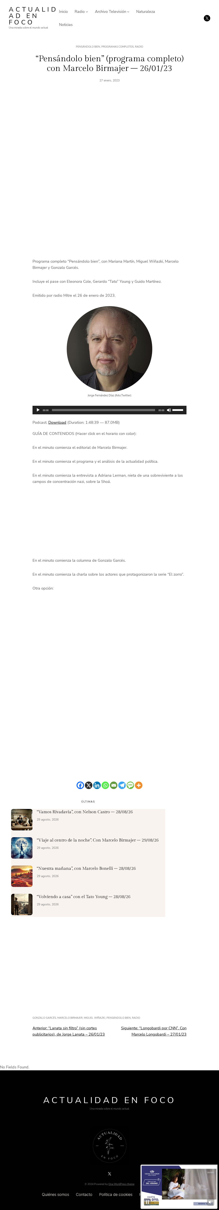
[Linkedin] (97, 785)
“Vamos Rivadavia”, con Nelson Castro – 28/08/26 (85, 812)
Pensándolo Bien (88, 46)
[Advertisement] (109, 136)
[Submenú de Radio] (87, 11)
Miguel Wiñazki (94, 1018)
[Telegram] (122, 785)
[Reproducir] (38, 410)
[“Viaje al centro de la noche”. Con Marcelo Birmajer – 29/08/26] (22, 848)
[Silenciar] (169, 410)
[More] (138, 785)
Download (57, 422)
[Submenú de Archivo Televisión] (128, 11)
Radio (139, 46)
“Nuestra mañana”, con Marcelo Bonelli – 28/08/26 (86, 868)
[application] (109, 410)
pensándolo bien (119, 1018)
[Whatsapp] (105, 785)
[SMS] (130, 785)
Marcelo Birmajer (70, 1018)
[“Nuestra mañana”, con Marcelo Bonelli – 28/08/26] (22, 877)
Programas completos (117, 46)
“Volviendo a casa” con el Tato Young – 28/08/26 (83, 896)
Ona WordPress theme (121, 1184)
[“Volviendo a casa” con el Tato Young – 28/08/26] (22, 905)
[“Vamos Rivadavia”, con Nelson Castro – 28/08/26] (22, 820)
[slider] (178, 409)
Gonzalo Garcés (44, 1018)
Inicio (63, 11)
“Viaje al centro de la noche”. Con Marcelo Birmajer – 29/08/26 (98, 840)
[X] (88, 785)
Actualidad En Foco (33, 16)
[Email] (113, 785)
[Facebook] (80, 785)
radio (136, 1018)
